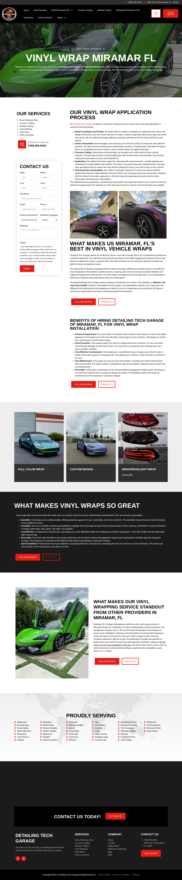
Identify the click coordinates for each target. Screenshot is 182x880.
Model (43, 173)
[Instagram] (23, 858)
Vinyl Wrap (28, 18)
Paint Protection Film (60, 10)
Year (22, 183)
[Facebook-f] (17, 858)
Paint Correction (45, 18)
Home (26, 10)
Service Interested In (29, 215)
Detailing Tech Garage (82, 124)
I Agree (23, 243)
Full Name (24, 194)
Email (22, 205)
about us (102, 651)
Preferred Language (49, 215)
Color (42, 183)
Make (22, 173)
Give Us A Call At (38, 142)
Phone (43, 205)
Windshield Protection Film (128, 10)
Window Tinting (104, 10)
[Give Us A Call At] (22, 144)
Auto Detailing (40, 10)
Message (24, 226)
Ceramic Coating (85, 10)
